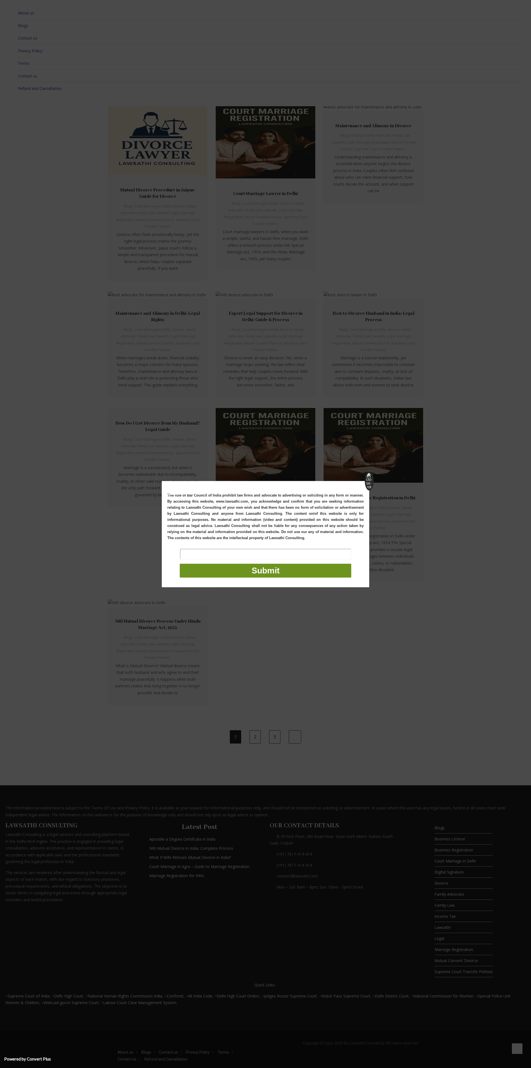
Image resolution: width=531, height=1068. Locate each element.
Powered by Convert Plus (27, 1058)
